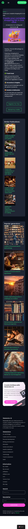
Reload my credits (14, 110)
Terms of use (6, 479)
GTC (4, 476)
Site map (5, 484)
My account (6, 469)
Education (5, 444)
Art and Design (7, 434)
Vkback (17, 513)
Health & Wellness (7, 449)
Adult (4, 459)
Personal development (9, 439)
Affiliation (5, 471)
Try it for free (22, 2)
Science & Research (8, 452)
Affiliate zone (6, 474)
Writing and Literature (8, 442)
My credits (5, 466)
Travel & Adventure (8, 457)
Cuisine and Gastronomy (9, 437)
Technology (6, 454)
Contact (5, 481)
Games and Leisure (8, 447)
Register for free (14, 104)
